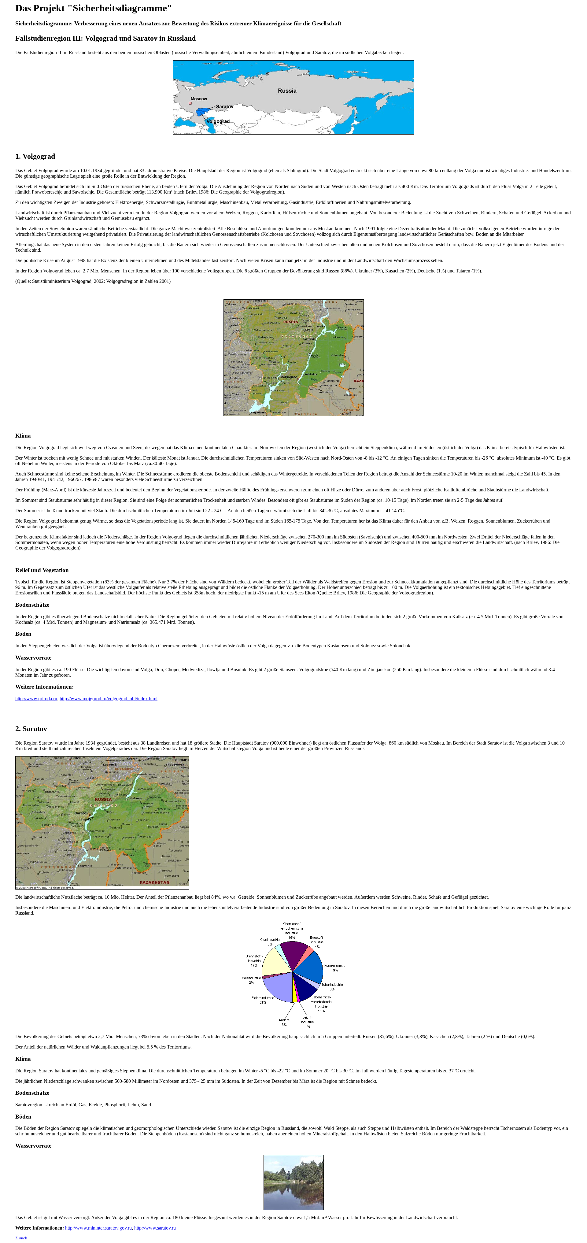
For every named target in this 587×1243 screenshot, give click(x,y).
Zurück (21, 1238)
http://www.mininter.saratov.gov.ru (98, 1227)
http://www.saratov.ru (155, 1227)
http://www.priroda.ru (36, 698)
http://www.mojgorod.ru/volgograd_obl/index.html (108, 698)
